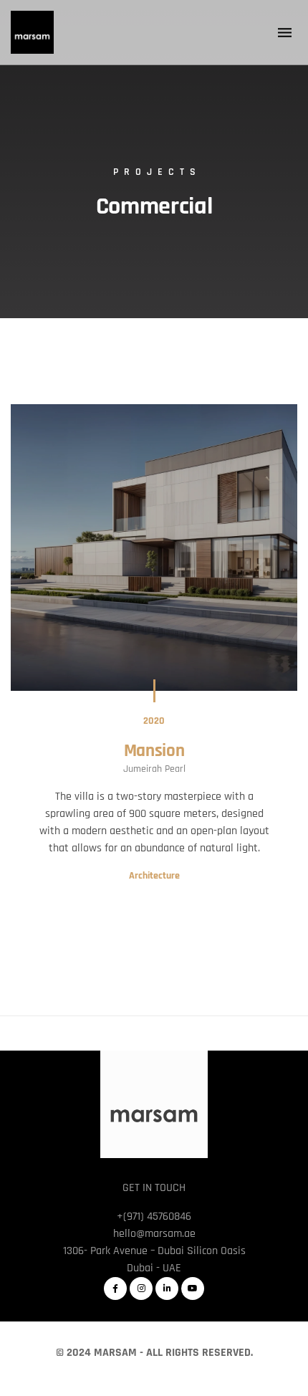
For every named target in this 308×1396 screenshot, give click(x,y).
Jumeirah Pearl (154, 768)
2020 (154, 720)
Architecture (154, 875)
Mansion (154, 751)
